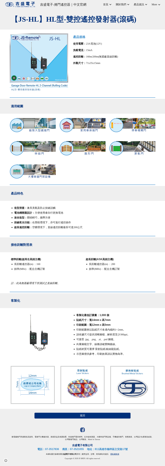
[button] (6, 460)
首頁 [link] (105, 4)
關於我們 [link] (121, 4)
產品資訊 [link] (139, 4)
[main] (82, 19)
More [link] (154, 4)
